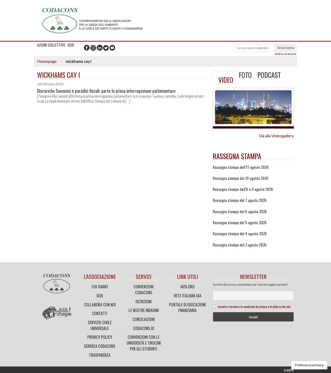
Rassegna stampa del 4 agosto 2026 (240, 233)
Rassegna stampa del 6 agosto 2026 (240, 211)
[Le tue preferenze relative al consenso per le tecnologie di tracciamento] (309, 365)
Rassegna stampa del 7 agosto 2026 (240, 200)
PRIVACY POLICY (99, 337)
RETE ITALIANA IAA (187, 295)
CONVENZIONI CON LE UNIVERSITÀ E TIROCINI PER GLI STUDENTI (144, 342)
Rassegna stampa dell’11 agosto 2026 (241, 167)
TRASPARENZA (99, 355)
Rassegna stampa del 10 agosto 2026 (240, 178)
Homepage (47, 61)
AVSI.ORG (187, 286)
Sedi (99, 295)
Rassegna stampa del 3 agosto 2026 (240, 245)
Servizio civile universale (100, 325)
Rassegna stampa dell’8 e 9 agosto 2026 (243, 189)
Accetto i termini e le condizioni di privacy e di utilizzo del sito (254, 306)
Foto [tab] (245, 75)
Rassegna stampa (237, 156)
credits (289, 369)
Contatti (99, 313)
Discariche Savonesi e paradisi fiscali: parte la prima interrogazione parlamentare (106, 91)
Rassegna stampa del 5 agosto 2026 (240, 222)
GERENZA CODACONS (99, 346)
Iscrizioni (144, 301)
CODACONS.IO (143, 328)
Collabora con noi (100, 304)
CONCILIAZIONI (143, 319)
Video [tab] (225, 80)
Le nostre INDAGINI (144, 310)
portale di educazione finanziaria (187, 307)
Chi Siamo (100, 286)
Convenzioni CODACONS (144, 289)
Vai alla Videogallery (276, 135)
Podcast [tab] (269, 75)
